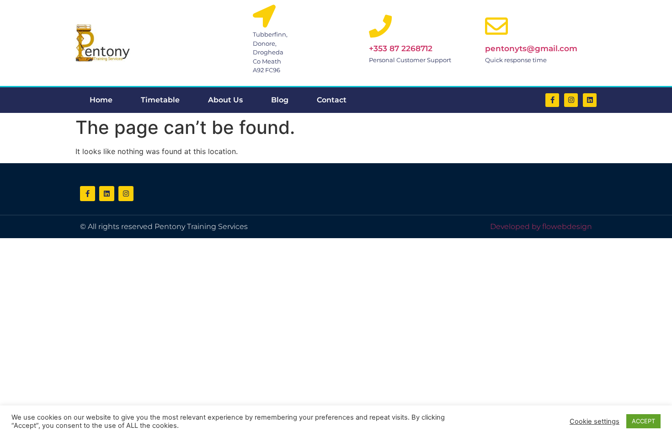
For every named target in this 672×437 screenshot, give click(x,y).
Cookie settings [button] (594, 421)
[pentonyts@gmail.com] (496, 26)
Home (101, 100)
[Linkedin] (590, 100)
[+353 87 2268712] (380, 26)
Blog (279, 100)
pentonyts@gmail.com (531, 48)
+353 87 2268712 (400, 48)
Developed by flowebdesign (541, 226)
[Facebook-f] (552, 100)
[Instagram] (571, 100)
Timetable (160, 100)
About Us (225, 100)
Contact (332, 100)
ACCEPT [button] (643, 421)
